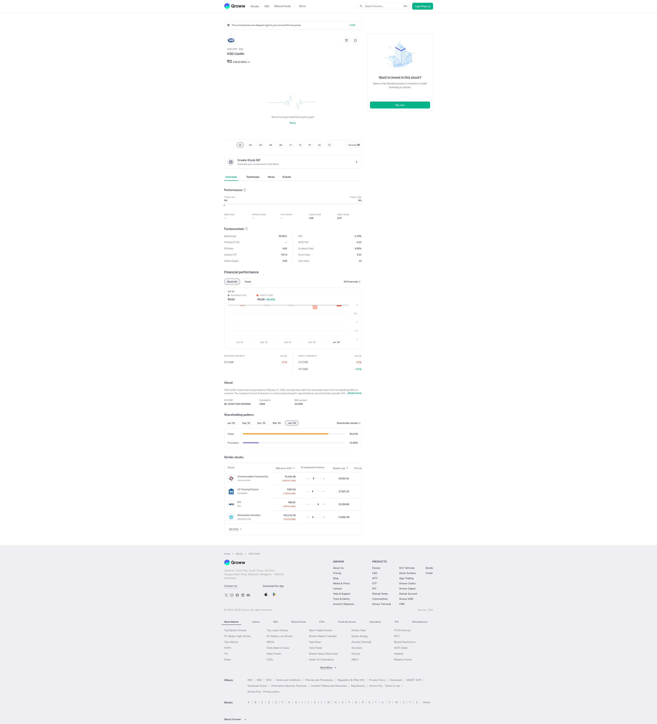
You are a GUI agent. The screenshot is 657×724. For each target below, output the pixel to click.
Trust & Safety (341, 599)
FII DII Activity (402, 630)
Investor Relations (343, 604)
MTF (375, 578)
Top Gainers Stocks (235, 630)
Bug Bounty (358, 686)
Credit (429, 573)
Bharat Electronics (404, 642)
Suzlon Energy (359, 636)
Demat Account (408, 593)
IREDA (270, 642)
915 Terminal (406, 568)
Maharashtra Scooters (248, 515)
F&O (374, 573)
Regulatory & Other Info (350, 680)
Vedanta (398, 653)
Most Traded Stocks (320, 630)
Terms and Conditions (288, 680)
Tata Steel (315, 642)
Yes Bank (356, 648)
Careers (337, 588)
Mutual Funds (380, 593)
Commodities (380, 599)
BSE (259, 680)
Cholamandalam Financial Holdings (253, 476)
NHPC (227, 648)
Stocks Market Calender (323, 636)
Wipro (227, 659)
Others (426, 702)
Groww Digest (407, 588)
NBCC (355, 659)
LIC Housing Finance (248, 489)
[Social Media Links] (226, 595)
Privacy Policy (377, 680)
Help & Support (341, 593)
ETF (374, 583)
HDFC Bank (401, 648)
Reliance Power (403, 659)
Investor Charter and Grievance (329, 686)
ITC (226, 653)
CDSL (270, 659)
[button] (244, 190)
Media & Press (341, 583)
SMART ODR (413, 680)
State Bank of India (278, 648)
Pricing (337, 573)
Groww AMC (406, 599)
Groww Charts (407, 583)
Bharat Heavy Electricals (323, 653)
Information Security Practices (289, 686)
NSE (250, 680)
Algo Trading (406, 578)
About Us (338, 568)
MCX (269, 680)
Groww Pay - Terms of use (384, 686)
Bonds (429, 568)
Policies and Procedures (319, 680)
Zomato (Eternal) (361, 642)
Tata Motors (231, 642)
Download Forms (257, 686)
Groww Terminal (381, 604)
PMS (402, 604)
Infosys (355, 653)
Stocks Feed (358, 630)
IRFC (397, 636)
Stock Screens (407, 573)
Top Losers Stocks (277, 630)
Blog (335, 578)
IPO (374, 588)
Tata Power (315, 648)
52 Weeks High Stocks (237, 636)
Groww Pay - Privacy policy (263, 691)
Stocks (376, 568)
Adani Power (274, 653)
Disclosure (396, 680)
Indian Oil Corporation (321, 659)
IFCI (239, 502)
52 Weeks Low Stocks (280, 636)
